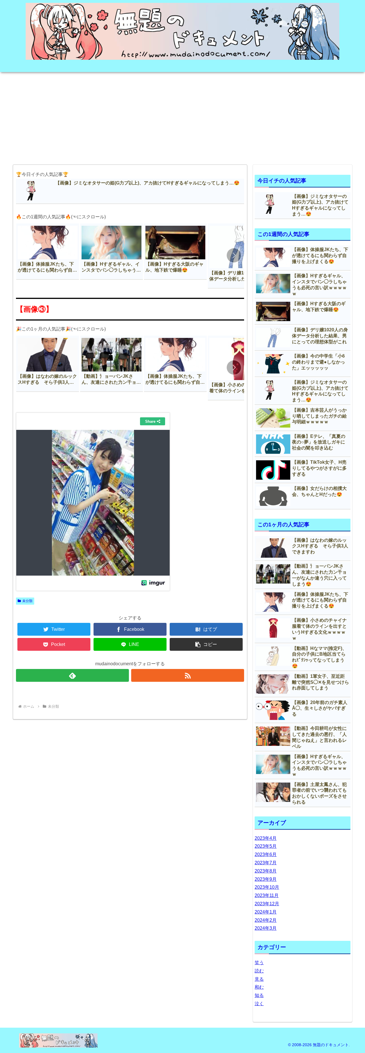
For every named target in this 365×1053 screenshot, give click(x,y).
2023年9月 (266, 879)
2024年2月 (266, 920)
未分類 (27, 601)
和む (259, 987)
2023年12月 (267, 903)
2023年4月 (266, 838)
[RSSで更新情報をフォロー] (187, 675)
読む (259, 970)
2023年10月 (267, 887)
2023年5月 (266, 846)
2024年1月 (266, 912)
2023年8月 (266, 871)
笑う (259, 962)
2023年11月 (267, 895)
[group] (47, 251)
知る (259, 995)
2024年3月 (266, 928)
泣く (259, 1003)
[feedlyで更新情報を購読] (72, 675)
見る (259, 979)
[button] (234, 255)
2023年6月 (266, 854)
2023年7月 (266, 862)
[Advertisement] (182, 116)
